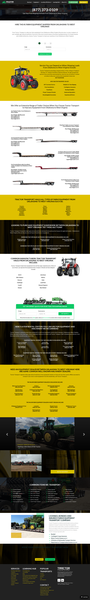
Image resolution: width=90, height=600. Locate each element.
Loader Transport (69, 491)
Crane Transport (51, 495)
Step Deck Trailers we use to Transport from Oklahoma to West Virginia (69, 125)
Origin (25, 47)
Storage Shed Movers (69, 495)
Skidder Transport (69, 499)
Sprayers (68, 209)
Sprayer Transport (17, 497)
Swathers (21, 211)
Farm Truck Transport (35, 493)
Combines (21, 207)
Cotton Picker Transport (35, 501)
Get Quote (38, 559)
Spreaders (21, 214)
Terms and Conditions (61, 584)
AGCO (19, 275)
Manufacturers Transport (35, 489)
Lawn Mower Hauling (34, 491)
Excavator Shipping (17, 495)
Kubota (43, 277)
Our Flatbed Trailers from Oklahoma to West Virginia (20, 111)
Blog (24, 573)
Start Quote (83, 2)
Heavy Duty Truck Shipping (53, 497)
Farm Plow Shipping (69, 493)
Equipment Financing (44, 591)
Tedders (68, 206)
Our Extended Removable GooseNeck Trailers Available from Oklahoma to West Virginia (21, 166)
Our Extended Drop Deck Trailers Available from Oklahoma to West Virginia (21, 138)
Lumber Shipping (51, 489)
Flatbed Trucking (14, 573)
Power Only (13, 576)
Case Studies (25, 572)
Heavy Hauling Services (18, 499)
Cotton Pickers (21, 209)
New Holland (43, 287)
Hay (41, 578)
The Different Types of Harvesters (30, 576)
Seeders (45, 210)
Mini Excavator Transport (53, 499)
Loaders (22, 212)
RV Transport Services (52, 501)
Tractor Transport (17, 491)
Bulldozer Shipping (34, 499)
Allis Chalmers (19, 277)
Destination (48, 47)
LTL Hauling (13, 575)
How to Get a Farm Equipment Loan (30, 575)
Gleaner (20, 287)
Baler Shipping (68, 489)
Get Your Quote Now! (62, 471)
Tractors (22, 206)
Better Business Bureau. (60, 72)
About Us (64, 2)
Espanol (12, 584)
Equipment (36, 2)
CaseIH (20, 285)
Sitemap (67, 584)
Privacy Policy (69, 582)
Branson (20, 280)
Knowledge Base (26, 570)
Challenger (20, 282)
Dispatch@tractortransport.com (47, 590)
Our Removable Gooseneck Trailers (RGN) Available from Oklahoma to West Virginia (68, 152)
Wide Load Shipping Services (71, 497)
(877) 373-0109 (74, 2)
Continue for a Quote (44, 54)
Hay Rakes (45, 214)
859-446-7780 (46, 588)
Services (29, 2)
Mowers (68, 207)
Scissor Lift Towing (52, 491)
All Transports (43, 579)
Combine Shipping (17, 489)
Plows (45, 206)
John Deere (43, 275)
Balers (68, 212)
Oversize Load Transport (18, 501)
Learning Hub (56, 2)
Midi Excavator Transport (70, 501)
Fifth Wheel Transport (17, 493)
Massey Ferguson (43, 285)
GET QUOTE (64, 313)
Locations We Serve (46, 2)
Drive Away (13, 578)
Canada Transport (15, 583)
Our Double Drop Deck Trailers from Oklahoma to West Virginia (70, 180)
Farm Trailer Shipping (34, 495)
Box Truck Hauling (34, 497)
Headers (45, 212)
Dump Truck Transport (53, 493)
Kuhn (43, 280)
